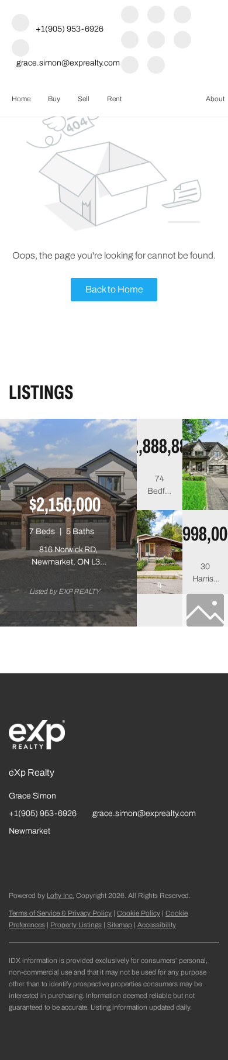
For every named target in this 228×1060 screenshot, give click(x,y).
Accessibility (156, 925)
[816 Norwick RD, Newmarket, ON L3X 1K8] (68, 624)
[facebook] (130, 15)
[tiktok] (182, 40)
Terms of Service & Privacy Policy (60, 913)
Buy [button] (54, 99)
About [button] (215, 99)
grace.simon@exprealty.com (144, 813)
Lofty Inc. (60, 896)
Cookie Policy (138, 913)
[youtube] (156, 40)
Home (21, 99)
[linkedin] (156, 15)
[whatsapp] (156, 65)
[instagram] (130, 40)
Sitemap (119, 925)
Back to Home (114, 289)
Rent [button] (114, 99)
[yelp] (182, 15)
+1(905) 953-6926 (43, 813)
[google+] (130, 65)
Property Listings (76, 925)
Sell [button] (83, 99)
